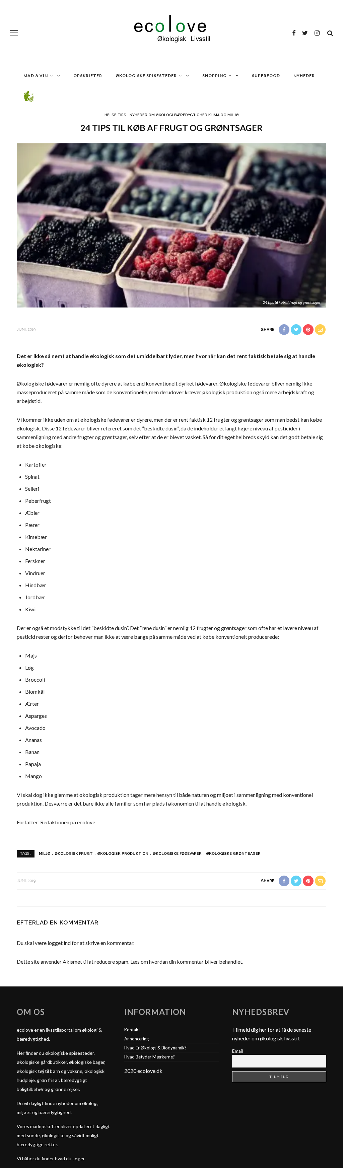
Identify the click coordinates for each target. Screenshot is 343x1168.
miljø (44, 853)
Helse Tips (115, 115)
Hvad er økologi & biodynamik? (155, 1047)
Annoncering (136, 1038)
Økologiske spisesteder (146, 75)
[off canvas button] (14, 33)
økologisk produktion (122, 853)
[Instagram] (317, 33)
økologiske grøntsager (233, 853)
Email (237, 1051)
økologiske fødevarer (177, 853)
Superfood (266, 75)
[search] (330, 33)
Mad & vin (35, 75)
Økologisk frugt (74, 853)
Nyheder (304, 75)
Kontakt (132, 1029)
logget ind (59, 943)
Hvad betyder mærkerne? (149, 1056)
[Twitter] (305, 33)
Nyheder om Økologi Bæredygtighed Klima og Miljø (184, 115)
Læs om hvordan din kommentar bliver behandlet (186, 961)
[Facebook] (294, 33)
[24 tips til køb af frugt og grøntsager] (171, 225)
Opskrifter (87, 75)
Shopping (214, 75)
